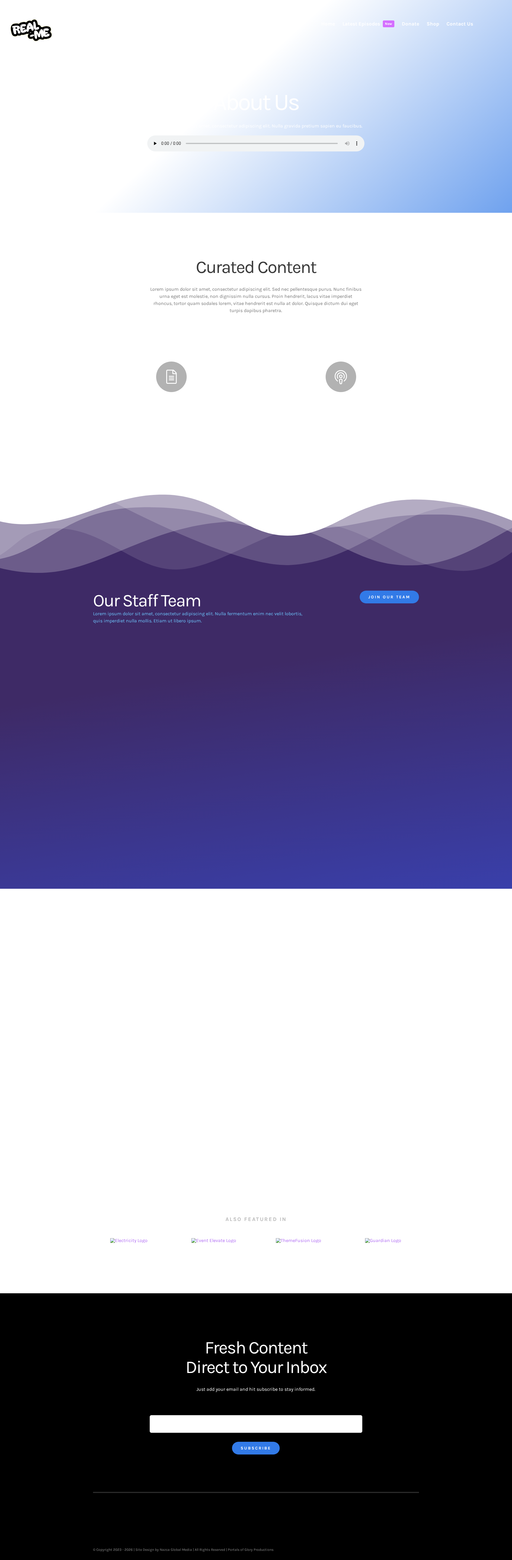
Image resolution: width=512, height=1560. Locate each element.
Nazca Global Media (176, 1550)
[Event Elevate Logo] (213, 1240)
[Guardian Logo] (383, 1240)
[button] (494, 24)
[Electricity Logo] (129, 1240)
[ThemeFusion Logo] (298, 1240)
